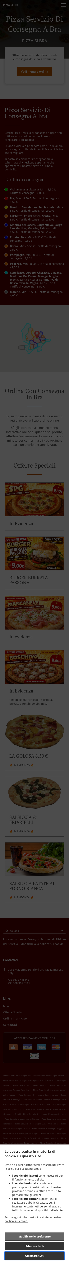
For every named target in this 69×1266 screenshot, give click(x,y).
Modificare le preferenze (34, 1236)
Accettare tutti (34, 1256)
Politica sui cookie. (16, 1221)
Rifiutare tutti (34, 1246)
